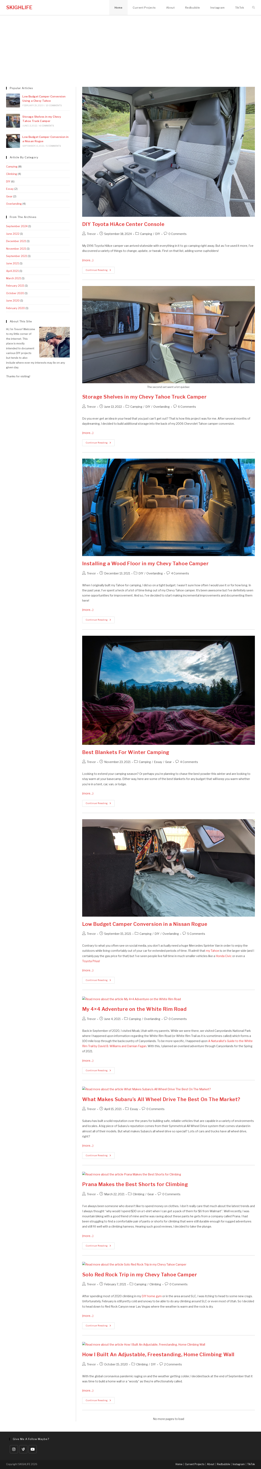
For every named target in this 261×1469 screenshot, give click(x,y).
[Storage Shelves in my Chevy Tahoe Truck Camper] (13, 121)
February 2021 (15, 285)
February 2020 (15, 308)
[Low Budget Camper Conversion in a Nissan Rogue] (13, 141)
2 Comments (173, 1364)
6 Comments (187, 406)
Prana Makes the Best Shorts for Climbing (135, 1184)
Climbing (138, 1194)
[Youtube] (33, 1449)
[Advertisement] (130, 46)
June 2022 (12, 233)
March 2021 (13, 278)
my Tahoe (212, 950)
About (210, 1464)
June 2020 (13, 300)
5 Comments (196, 933)
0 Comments (177, 234)
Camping (146, 234)
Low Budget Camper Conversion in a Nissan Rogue (144, 924)
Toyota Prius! (91, 961)
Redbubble (223, 1464)
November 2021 (16, 248)
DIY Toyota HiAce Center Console (123, 224)
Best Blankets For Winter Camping (125, 752)
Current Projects (194, 1464)
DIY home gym (152, 1296)
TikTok (251, 1464)
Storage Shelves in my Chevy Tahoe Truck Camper (144, 397)
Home (179, 1464)
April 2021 (12, 271)
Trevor (91, 234)
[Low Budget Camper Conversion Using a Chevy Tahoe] (13, 100)
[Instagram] (14, 1449)
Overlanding (161, 406)
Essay (158, 762)
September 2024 (17, 226)
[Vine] (23, 1449)
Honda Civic (224, 956)
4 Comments (180, 573)
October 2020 (15, 293)
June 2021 (12, 263)
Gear (168, 762)
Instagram (239, 1464)
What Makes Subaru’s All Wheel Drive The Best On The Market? (161, 1099)
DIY (157, 234)
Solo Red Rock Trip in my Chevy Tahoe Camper (139, 1275)
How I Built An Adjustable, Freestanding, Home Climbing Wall (158, 1354)
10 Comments (54, 105)
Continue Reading (100, 271)
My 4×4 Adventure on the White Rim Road (134, 1009)
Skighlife (19, 7)
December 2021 (16, 241)
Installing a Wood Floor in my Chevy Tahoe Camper (145, 563)
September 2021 (16, 256)
